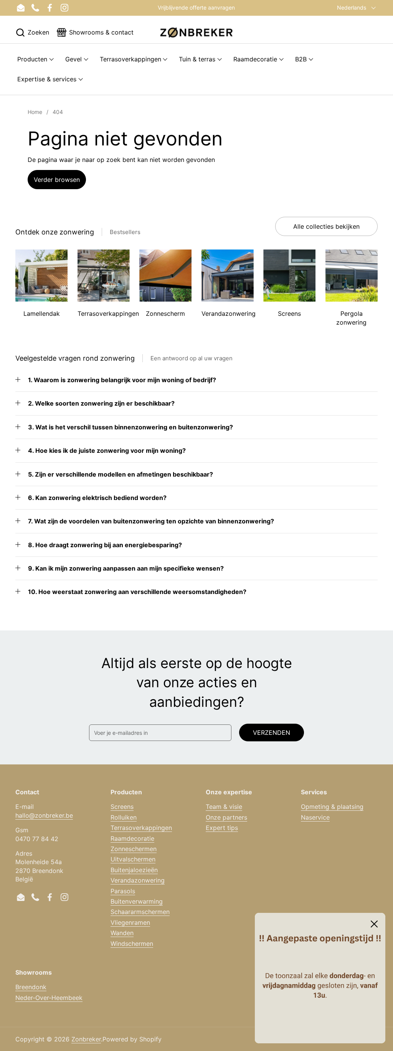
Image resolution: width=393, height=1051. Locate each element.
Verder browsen (57, 179)
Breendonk (30, 987)
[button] (32, 32)
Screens (122, 806)
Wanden (122, 933)
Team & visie (224, 806)
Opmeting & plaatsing (332, 806)
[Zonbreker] (196, 32)
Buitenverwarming (137, 901)
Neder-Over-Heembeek (49, 998)
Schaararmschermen (140, 912)
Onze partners (226, 817)
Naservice (315, 817)
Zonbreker (86, 1039)
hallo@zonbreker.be (44, 815)
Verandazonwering (138, 880)
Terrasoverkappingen (141, 828)
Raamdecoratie (132, 838)
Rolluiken (124, 817)
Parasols (123, 891)
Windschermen (132, 943)
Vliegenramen (130, 922)
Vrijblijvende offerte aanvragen (196, 7)
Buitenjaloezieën (134, 870)
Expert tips (222, 828)
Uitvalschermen (133, 859)
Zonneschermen (134, 849)
